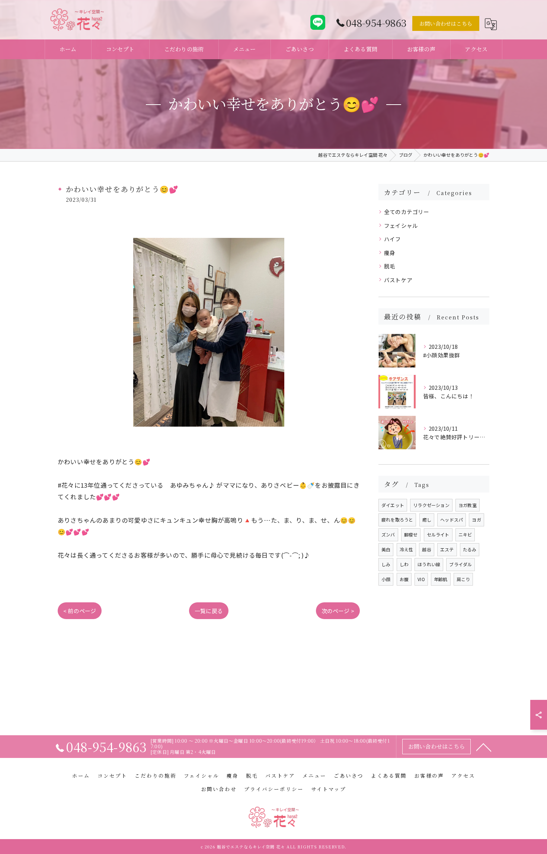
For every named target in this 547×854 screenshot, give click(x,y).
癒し (426, 519)
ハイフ (392, 239)
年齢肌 (441, 579)
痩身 (389, 252)
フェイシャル (401, 225)
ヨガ (476, 519)
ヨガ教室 (467, 505)
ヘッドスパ (451, 519)
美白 (385, 549)
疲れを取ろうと (397, 519)
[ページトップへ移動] (483, 746)
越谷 (426, 549)
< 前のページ (79, 611)
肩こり (463, 579)
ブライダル (460, 564)
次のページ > (338, 611)
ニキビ (465, 534)
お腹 (404, 579)
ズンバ (388, 534)
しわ (404, 564)
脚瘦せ (411, 534)
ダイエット (392, 505)
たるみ (470, 549)
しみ (385, 564)
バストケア (398, 280)
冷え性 (406, 549)
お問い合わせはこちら (445, 23)
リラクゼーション (431, 505)
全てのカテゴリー (406, 212)
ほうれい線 (429, 564)
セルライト (438, 534)
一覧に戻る (209, 611)
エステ (447, 549)
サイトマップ (328, 789)
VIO (421, 579)
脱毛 (389, 266)
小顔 (385, 579)
